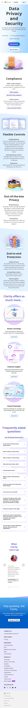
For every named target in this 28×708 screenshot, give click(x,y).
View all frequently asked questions (14, 437)
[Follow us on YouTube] (15, 687)
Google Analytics (8, 668)
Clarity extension (8, 674)
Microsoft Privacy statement (14, 95)
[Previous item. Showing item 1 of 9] (4, 565)
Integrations (7, 672)
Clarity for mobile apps (10, 670)
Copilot (6, 677)
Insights (6, 664)
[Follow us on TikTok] (12, 687)
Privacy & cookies (7, 696)
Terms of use (6, 700)
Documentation (8, 645)
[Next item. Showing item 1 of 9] (23, 565)
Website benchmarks (10, 649)
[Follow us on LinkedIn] (5, 687)
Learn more (14, 337)
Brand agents (8, 681)
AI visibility (7, 666)
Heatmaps (7, 659)
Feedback (6, 703)
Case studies (7, 654)
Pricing (6, 639)
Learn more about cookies (14, 108)
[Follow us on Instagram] (10, 687)
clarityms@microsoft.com (11, 633)
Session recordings (9, 662)
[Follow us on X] (7, 687)
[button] (24, 444)
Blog (5, 651)
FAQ (5, 647)
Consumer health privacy (9, 698)
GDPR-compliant (14, 92)
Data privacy (7, 679)
